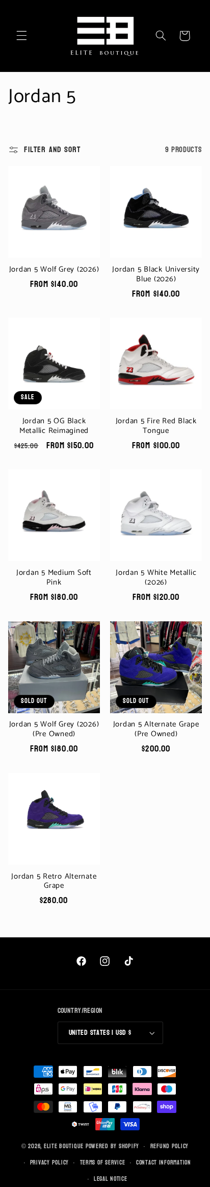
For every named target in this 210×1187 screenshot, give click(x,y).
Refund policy (169, 1146)
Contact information (163, 1162)
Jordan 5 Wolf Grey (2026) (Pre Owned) (54, 729)
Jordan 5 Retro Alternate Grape (53, 881)
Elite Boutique (65, 1146)
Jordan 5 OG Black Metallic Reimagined (54, 426)
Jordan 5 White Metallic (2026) (156, 578)
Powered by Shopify (112, 1146)
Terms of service (102, 1162)
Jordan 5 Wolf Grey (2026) (54, 270)
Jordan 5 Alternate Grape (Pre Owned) (156, 729)
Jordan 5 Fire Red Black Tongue (156, 426)
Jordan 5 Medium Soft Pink (54, 578)
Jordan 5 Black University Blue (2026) (156, 274)
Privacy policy (49, 1162)
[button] (21, 35)
